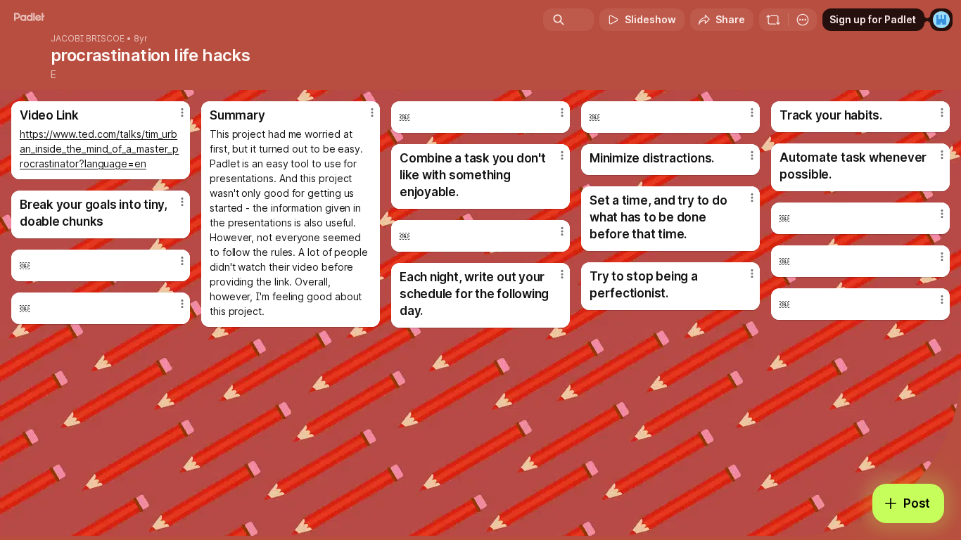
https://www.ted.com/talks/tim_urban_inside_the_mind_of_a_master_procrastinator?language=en (99, 148)
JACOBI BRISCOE (88, 39)
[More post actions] (182, 112)
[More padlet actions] (803, 19)
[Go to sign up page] (941, 19)
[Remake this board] (773, 19)
